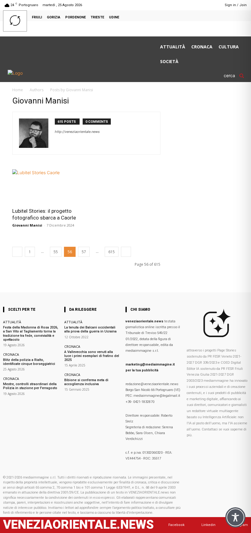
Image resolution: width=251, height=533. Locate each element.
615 (111, 251)
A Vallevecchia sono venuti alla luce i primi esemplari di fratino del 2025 (91, 356)
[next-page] (126, 252)
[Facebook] (196, 5)
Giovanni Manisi (27, 225)
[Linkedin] (204, 5)
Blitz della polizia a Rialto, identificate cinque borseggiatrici (29, 362)
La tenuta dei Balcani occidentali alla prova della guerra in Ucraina (90, 329)
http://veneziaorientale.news (77, 131)
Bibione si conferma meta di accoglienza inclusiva (86, 382)
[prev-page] (17, 252)
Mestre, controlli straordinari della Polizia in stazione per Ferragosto (30, 386)
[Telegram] (212, 5)
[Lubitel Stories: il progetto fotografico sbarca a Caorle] (47, 186)
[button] (236, 75)
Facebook (176, 525)
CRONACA (11, 354)
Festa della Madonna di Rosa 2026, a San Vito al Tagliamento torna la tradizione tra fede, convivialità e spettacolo (30, 333)
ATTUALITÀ (12, 322)
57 (84, 251)
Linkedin (208, 525)
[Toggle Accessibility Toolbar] (235, 517)
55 (56, 251)
